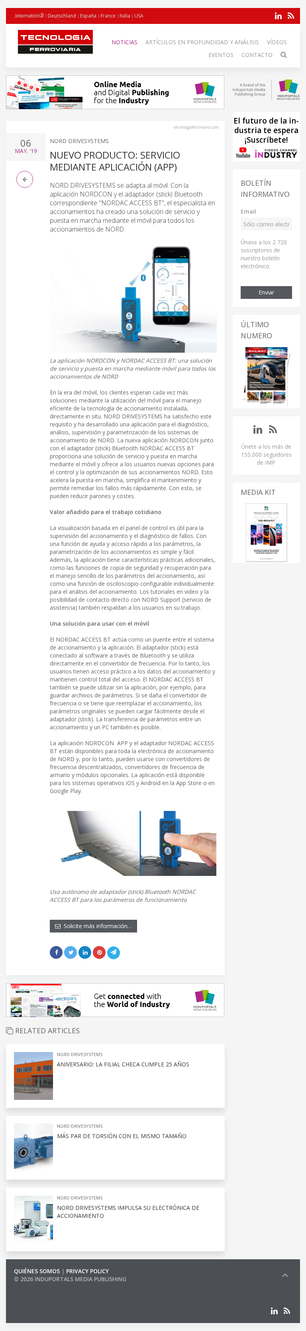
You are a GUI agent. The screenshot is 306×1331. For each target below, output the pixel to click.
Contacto (257, 55)
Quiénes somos (37, 1271)
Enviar (266, 292)
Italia (125, 15)
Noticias (124, 42)
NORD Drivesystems (79, 141)
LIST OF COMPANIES (41, 1287)
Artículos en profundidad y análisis (202, 42)
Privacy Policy (87, 1271)
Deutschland (62, 15)
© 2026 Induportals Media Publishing (70, 1279)
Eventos (220, 55)
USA (138, 15)
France (108, 15)
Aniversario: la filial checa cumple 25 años (123, 1064)
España (88, 15)
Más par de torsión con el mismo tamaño (121, 1136)
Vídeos (277, 42)
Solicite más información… (96, 926)
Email (248, 211)
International (29, 15)
